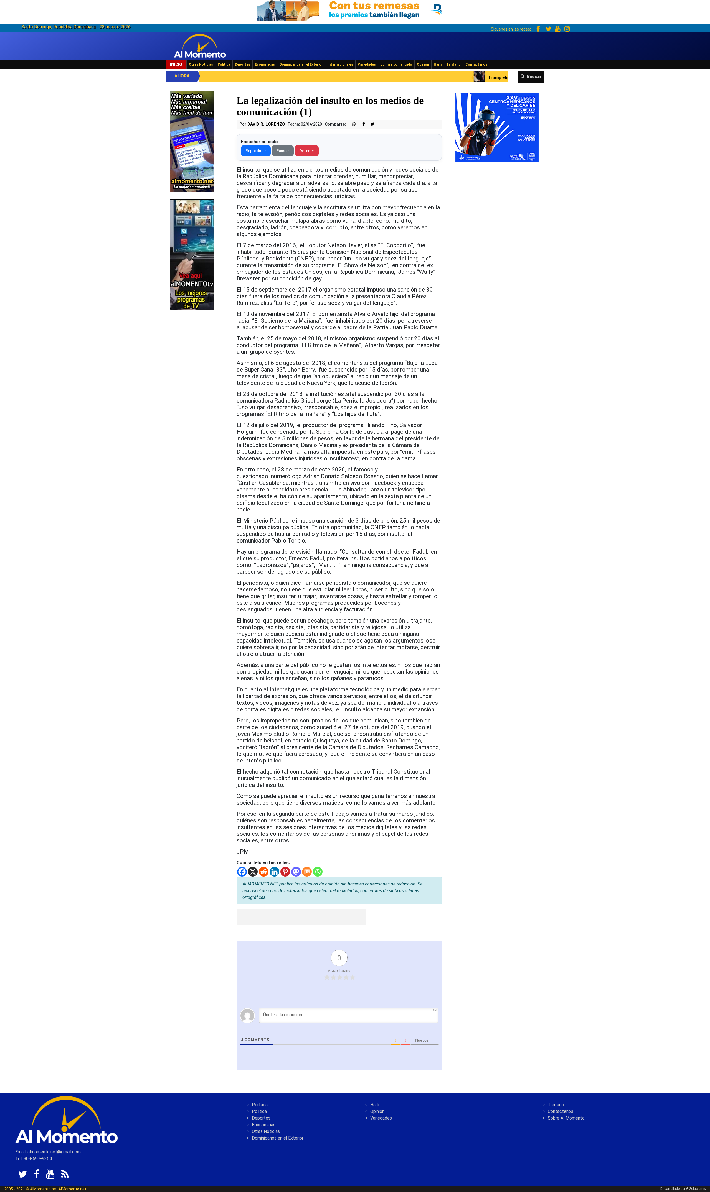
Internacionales (340, 64)
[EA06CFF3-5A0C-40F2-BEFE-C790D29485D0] (192, 254)
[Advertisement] (301, 917)
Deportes (242, 64)
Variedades (367, 64)
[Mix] (307, 872)
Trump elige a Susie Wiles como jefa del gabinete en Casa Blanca (462, 77)
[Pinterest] (285, 872)
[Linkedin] (274, 872)
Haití (438, 64)
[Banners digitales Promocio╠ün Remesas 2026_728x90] (355, 9)
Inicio (176, 64)
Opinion (377, 1111)
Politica (259, 1111)
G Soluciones (696, 1189)
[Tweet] (370, 124)
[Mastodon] (296, 872)
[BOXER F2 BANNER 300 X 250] (497, 127)
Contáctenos (476, 64)
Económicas (265, 64)
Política (224, 64)
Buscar (534, 76)
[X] (253, 872)
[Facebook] (242, 872)
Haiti (374, 1104)
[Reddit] (263, 872)
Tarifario (453, 64)
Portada (260, 1104)
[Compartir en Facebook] (361, 124)
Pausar (282, 151)
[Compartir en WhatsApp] (351, 124)
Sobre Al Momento (566, 1118)
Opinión (423, 64)
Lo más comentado (396, 64)
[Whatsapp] (318, 872)
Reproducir (255, 151)
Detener (306, 151)
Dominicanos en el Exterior (301, 64)
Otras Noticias (201, 64)
